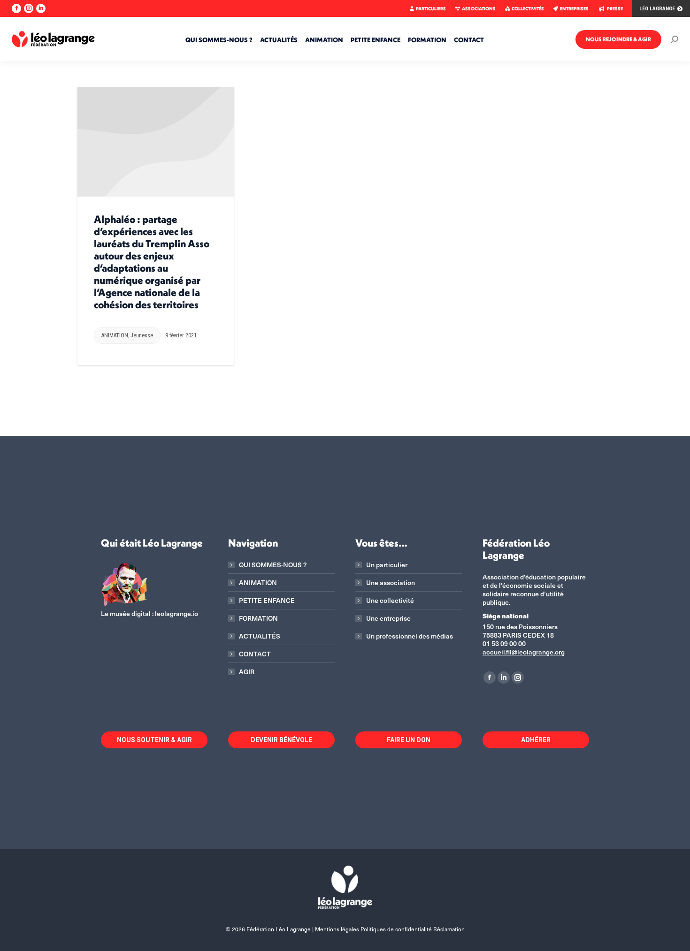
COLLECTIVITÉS (528, 9)
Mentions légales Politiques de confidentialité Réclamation (390, 929)
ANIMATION (114, 335)
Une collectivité (390, 600)
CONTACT (255, 654)
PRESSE (615, 9)
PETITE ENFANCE (267, 600)
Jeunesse (141, 335)
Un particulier (386, 565)
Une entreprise (388, 618)
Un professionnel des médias (409, 636)
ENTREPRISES (574, 9)
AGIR (246, 672)
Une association (390, 582)
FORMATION (258, 618)
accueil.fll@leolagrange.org (524, 652)
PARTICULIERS (431, 9)
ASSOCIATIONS (479, 9)
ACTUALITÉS (259, 636)
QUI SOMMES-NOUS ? (273, 565)
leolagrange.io (176, 613)
